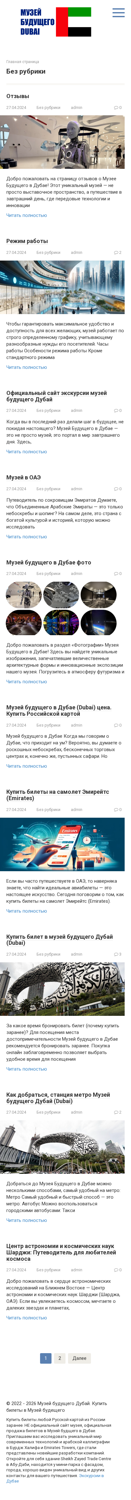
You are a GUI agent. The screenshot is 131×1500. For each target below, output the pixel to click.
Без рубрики (48, 107)
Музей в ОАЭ (23, 477)
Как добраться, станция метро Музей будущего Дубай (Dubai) (58, 1097)
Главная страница (22, 62)
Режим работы (27, 241)
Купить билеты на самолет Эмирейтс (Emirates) (57, 794)
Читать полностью (26, 215)
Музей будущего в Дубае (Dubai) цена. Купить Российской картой (59, 710)
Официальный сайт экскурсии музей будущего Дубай (56, 396)
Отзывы (17, 96)
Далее (79, 1358)
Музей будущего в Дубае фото (48, 562)
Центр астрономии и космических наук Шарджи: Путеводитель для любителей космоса (61, 1252)
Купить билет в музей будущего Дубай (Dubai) (59, 939)
